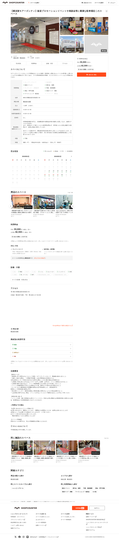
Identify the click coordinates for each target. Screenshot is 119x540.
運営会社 (32, 537)
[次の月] (71, 156)
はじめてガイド (40, 519)
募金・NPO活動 (100, 488)
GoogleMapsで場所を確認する (62, 325)
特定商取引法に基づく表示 (18, 522)
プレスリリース (52, 537)
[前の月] (12, 156)
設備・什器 (49, 63)
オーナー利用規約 (66, 519)
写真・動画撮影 (88, 488)
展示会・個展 (76, 488)
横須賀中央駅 (27, 101)
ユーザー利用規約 (41, 522)
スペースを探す (34, 2)
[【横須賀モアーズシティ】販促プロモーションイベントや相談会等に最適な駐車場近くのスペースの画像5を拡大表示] (96, 45)
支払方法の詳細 (38, 258)
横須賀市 (22, 58)
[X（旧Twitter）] (15, 537)
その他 (94, 491)
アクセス (65, 63)
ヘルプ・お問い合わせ (17, 525)
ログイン (96, 508)
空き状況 (18, 63)
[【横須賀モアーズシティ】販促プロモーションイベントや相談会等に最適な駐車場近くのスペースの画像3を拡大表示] (96, 26)
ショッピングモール (18, 488)
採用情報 (41, 537)
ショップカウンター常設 (93, 527)
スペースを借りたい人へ (43, 516)
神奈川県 (16, 58)
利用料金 (34, 63)
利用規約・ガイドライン (18, 516)
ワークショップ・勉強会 (82, 491)
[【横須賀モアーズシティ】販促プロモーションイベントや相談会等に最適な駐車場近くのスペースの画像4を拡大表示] (72, 45)
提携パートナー (40, 525)
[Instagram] (23, 537)
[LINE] (27, 537)
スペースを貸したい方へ (68, 516)
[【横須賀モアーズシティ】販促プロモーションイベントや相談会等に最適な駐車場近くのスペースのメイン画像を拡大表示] (35, 35)
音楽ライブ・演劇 (67, 491)
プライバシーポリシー (17, 519)
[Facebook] (19, 537)
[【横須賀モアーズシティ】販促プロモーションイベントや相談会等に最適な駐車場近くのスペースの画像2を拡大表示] (72, 26)
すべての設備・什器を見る (20, 279)
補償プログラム (15, 528)
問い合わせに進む (91, 74)
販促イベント (66, 488)
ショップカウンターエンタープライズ (97, 522)
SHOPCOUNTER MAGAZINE (95, 519)
